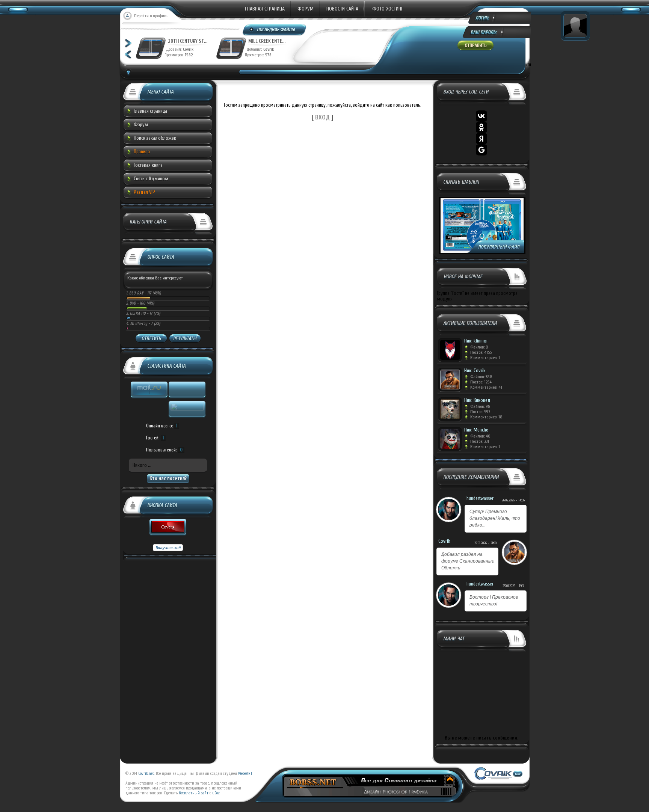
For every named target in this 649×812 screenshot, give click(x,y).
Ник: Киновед (477, 400)
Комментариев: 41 (486, 387)
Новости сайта (342, 9)
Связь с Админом (151, 178)
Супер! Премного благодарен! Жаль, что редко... (494, 518)
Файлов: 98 (480, 406)
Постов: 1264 (481, 382)
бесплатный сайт (193, 793)
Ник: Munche (476, 430)
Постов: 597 (480, 411)
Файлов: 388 (481, 376)
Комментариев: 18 (486, 417)
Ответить (151, 338)
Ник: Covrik (475, 370)
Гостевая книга (148, 165)
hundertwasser (480, 498)
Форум (305, 9)
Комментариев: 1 (485, 357)
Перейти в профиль (151, 15)
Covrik (190, 49)
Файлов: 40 (480, 436)
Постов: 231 (479, 441)
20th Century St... (187, 41)
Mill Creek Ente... (266, 41)
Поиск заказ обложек (155, 138)
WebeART (245, 773)
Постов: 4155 (481, 352)
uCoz (216, 793)
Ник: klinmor (476, 341)
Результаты (184, 338)
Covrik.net (146, 773)
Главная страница (265, 9)
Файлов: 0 (479, 347)
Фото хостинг (387, 9)
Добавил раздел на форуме (467, 561)
